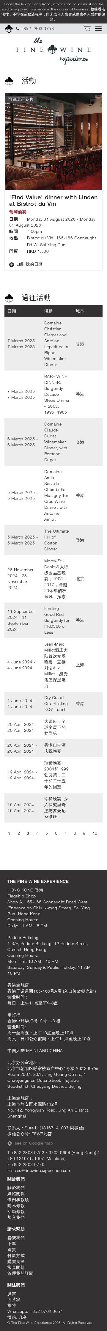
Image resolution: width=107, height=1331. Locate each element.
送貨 (11, 1249)
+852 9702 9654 (46, 1311)
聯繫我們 (16, 1237)
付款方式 (16, 1255)
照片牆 (14, 1299)
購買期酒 (16, 1261)
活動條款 (16, 1211)
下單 (11, 1243)
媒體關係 (16, 1193)
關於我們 (16, 1187)
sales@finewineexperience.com (41, 1170)
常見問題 (16, 1267)
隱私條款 (16, 1205)
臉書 (11, 1293)
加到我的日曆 (29, 263)
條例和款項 (18, 1199)
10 (94, 833)
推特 (11, 1305)
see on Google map (33, 1142)
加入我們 (16, 1217)
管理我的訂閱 (20, 1273)
